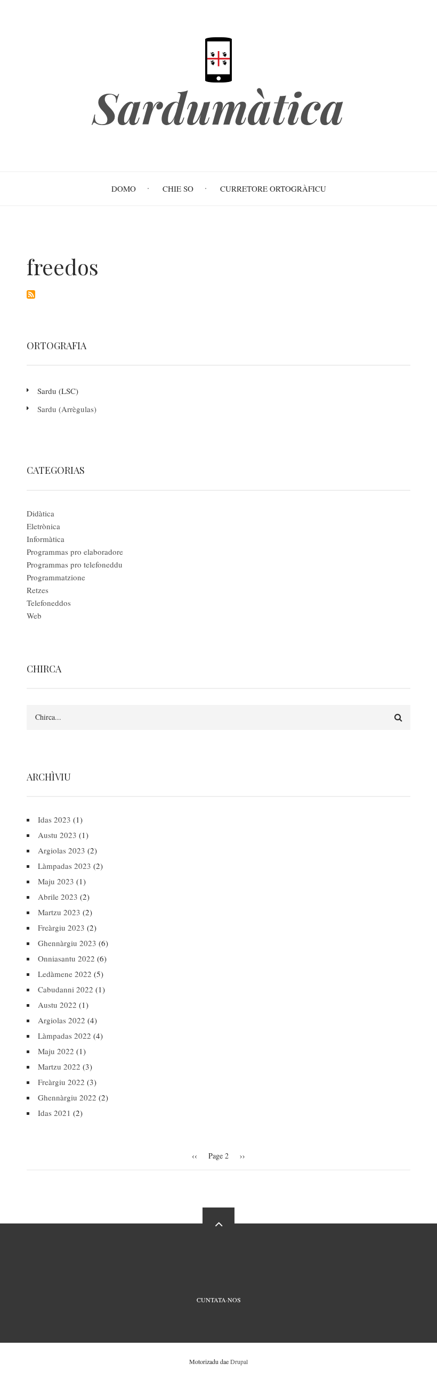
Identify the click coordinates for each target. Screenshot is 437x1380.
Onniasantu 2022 (66, 958)
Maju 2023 (56, 881)
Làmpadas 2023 (64, 865)
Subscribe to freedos (31, 294)
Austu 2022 (57, 1004)
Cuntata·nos (219, 1299)
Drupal (239, 1361)
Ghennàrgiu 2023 (67, 943)
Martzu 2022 (59, 1066)
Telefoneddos (49, 602)
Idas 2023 (54, 819)
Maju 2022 (56, 1051)
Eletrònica (43, 526)
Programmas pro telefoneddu (75, 564)
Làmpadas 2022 (64, 1035)
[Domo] (218, 58)
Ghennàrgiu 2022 (67, 1097)
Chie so (178, 188)
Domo (123, 188)
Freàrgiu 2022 (61, 1082)
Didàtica (40, 513)
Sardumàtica (218, 107)
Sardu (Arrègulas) (66, 409)
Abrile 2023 (58, 896)
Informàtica (45, 538)
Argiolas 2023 (61, 850)
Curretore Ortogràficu (273, 188)
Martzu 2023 (59, 912)
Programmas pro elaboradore (75, 551)
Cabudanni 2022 (65, 989)
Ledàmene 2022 (65, 973)
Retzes (37, 590)
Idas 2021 (54, 1112)
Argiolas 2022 (61, 1020)
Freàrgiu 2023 (61, 927)
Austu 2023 (57, 834)
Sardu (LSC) (57, 390)
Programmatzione (56, 577)
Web (34, 615)
